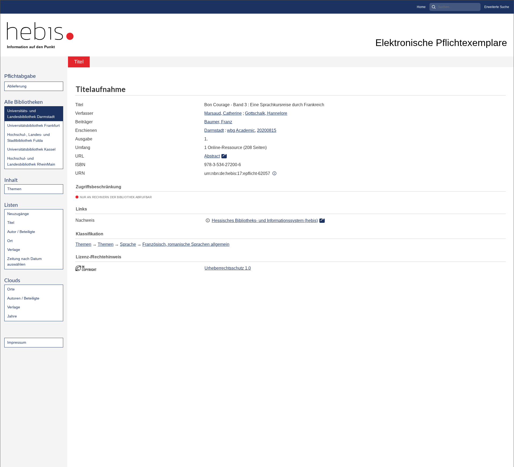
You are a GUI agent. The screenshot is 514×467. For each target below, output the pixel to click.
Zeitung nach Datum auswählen (24, 262)
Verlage (13, 249)
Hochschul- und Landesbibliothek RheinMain (31, 161)
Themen (14, 189)
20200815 (266, 130)
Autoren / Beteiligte (23, 298)
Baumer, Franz (218, 122)
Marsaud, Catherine (223, 113)
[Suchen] (433, 7)
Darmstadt (214, 130)
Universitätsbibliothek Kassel (31, 149)
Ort (10, 241)
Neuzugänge (18, 214)
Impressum (16, 342)
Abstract (212, 156)
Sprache (128, 244)
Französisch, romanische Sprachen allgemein (185, 244)
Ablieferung (17, 86)
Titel (10, 222)
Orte (11, 289)
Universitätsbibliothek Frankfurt (33, 125)
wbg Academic (241, 130)
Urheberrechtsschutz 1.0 (228, 268)
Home (421, 7)
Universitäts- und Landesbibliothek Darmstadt (31, 114)
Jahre (12, 316)
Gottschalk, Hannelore (266, 113)
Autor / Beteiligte (21, 231)
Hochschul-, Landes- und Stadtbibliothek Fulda (28, 137)
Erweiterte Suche (496, 7)
